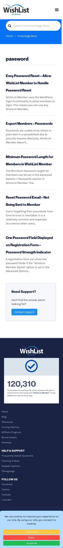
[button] (57, 10)
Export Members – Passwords (29, 123)
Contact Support (24, 312)
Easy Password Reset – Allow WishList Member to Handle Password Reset (28, 82)
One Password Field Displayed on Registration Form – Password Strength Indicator (29, 244)
